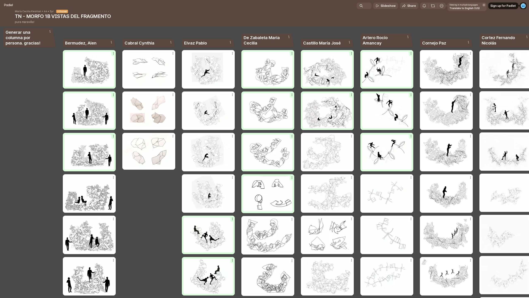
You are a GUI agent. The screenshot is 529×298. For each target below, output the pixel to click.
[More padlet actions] (441, 5)
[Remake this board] (433, 5)
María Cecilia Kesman (28, 11)
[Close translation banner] (484, 5)
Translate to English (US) (464, 8)
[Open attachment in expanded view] (89, 69)
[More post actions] (113, 53)
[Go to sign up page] (523, 5)
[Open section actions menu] (50, 31)
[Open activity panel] (424, 5)
